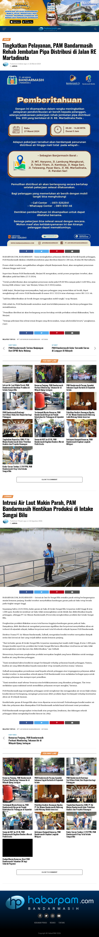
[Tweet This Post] (41, 251)
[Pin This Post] (57, 251)
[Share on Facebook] (26, 251)
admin (14, 66)
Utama (45, 339)
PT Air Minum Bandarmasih (29, 339)
